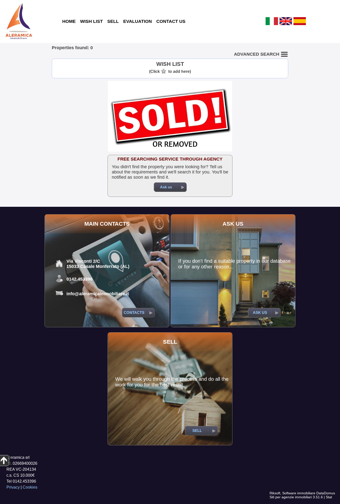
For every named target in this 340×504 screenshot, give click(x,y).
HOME (69, 21)
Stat (329, 497)
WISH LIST (91, 21)
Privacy (13, 487)
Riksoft (275, 493)
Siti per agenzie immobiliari (291, 497)
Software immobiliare (298, 493)
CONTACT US (170, 21)
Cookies (30, 487)
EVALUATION (137, 21)
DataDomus (325, 493)
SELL (113, 21)
